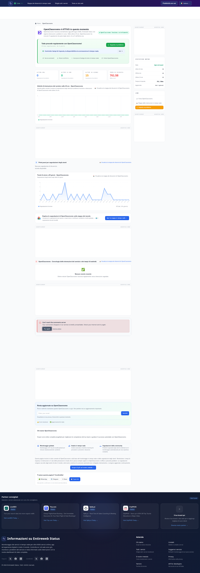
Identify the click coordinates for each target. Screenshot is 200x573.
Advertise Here (125, 127)
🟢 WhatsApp (43, 479)
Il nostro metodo (142, 557)
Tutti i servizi (140, 549)
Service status (57, 329)
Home (39, 23)
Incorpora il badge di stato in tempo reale (86, 58)
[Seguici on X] (10, 559)
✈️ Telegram (54, 479)
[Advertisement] (100, 13)
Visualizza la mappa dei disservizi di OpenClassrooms (113, 88)
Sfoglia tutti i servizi (61, 3)
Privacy (171, 557)
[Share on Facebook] (42, 559)
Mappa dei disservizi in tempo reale (39, 3)
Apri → (121, 51)
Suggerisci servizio (175, 549)
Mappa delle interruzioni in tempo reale (150, 103)
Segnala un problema (116, 45)
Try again (47, 329)
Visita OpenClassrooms (111, 58)
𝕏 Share (64, 479)
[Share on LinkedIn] (47, 559)
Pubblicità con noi (169, 3)
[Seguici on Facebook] (16, 559)
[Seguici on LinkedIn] (21, 559)
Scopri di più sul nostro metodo (82, 467)
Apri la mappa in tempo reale (116, 218)
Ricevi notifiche (64, 58)
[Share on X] (36, 559)
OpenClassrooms (120, 437)
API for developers (175, 564)
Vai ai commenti (49, 58)
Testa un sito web (77, 3)
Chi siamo (139, 542)
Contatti (171, 542)
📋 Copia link (75, 479)
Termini (139, 564)
